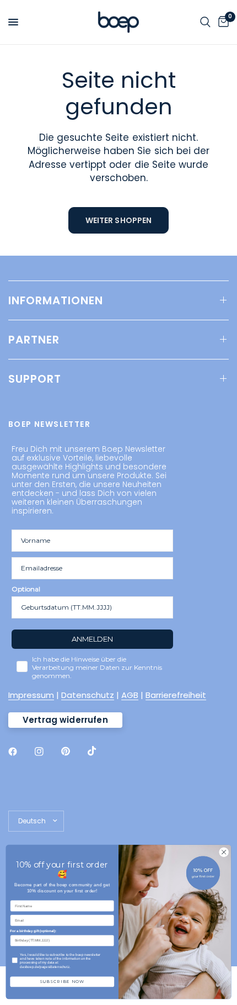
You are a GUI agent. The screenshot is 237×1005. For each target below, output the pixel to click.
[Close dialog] (224, 852)
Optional (26, 589)
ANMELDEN (92, 638)
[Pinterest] (73, 751)
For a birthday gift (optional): (33, 931)
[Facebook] (20, 751)
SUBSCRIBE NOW (62, 981)
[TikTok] (100, 751)
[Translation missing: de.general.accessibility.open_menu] (13, 22)
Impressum (31, 695)
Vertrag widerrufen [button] (65, 720)
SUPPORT (34, 379)
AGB (129, 695)
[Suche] (205, 22)
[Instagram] (47, 751)
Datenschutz (87, 695)
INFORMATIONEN (55, 300)
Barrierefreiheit (176, 695)
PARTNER (34, 339)
